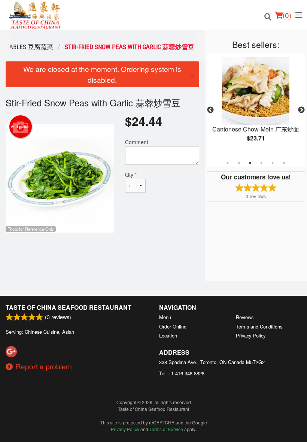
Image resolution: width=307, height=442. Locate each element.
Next (301, 110)
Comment (136, 142)
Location (168, 335)
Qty (131, 174)
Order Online (172, 326)
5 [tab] (272, 163)
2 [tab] (239, 163)
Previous (210, 110)
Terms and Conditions (259, 326)
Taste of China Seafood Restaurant (68, 307)
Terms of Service (166, 429)
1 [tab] (227, 163)
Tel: (181, 373)
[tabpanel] (256, 105)
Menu (165, 317)
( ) (287, 15)
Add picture (21, 126)
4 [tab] (261, 163)
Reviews (244, 317)
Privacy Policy (250, 335)
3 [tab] (250, 163)
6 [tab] (284, 163)
